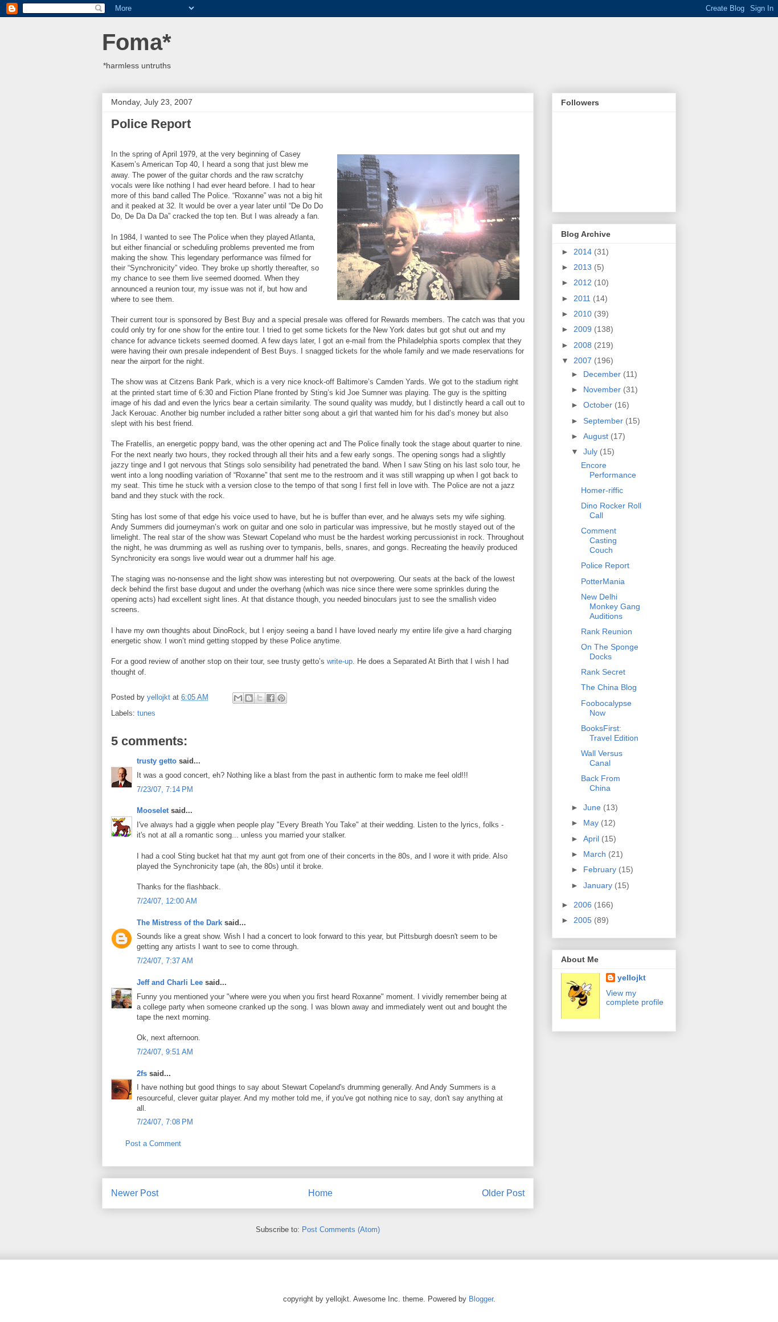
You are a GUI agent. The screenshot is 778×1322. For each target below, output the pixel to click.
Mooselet (153, 810)
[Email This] (238, 698)
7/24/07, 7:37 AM (165, 960)
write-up (340, 661)
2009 (584, 329)
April (592, 838)
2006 (584, 904)
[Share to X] (259, 698)
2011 (583, 298)
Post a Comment (153, 1143)
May (592, 822)
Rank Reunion (606, 631)
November (603, 389)
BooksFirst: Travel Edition (609, 733)
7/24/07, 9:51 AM (165, 1052)
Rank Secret (603, 671)
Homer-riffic (602, 490)
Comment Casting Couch (599, 540)
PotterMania (603, 581)
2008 (584, 345)
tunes (146, 713)
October (599, 404)
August (597, 436)
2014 (584, 251)
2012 (584, 282)
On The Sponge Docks (609, 651)
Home (320, 1193)
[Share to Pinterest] (281, 698)
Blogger (481, 1299)
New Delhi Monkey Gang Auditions (610, 606)
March (595, 854)
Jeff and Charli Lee (170, 982)
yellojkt (631, 977)
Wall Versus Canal (602, 758)
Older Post (503, 1193)
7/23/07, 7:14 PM (165, 789)
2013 (584, 267)
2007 (584, 360)
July (591, 451)
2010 (584, 313)
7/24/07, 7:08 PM (165, 1122)
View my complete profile (635, 997)
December (603, 374)
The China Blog (609, 687)
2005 (584, 920)
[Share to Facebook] (270, 698)
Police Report (605, 565)
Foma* (136, 42)
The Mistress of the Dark (179, 922)
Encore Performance (608, 470)
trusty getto (157, 761)
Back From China (600, 783)
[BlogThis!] (249, 698)
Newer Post (134, 1193)
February (601, 869)
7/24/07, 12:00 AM (167, 901)
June (593, 807)
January (599, 885)
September (604, 420)
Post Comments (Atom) (341, 1229)
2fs (142, 1073)
